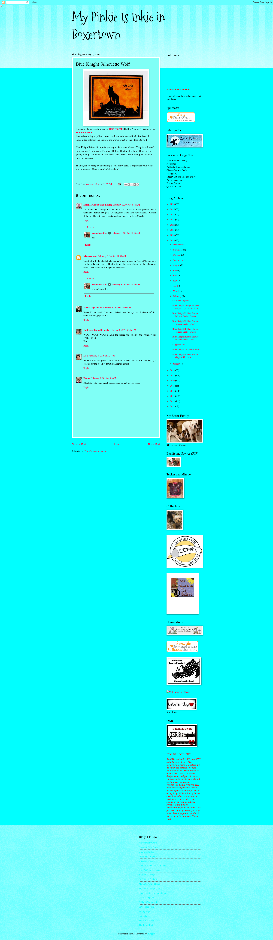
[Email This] (125, 184)
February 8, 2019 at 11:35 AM (126, 232)
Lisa (85, 355)
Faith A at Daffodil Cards (96, 330)
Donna (86, 378)
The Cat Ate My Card (149, 920)
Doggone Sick (178, 344)
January (177, 363)
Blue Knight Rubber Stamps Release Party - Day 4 (185, 315)
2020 (172, 235)
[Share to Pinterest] (137, 184)
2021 (172, 229)
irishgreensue (90, 256)
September (178, 260)
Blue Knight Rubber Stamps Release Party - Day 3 (185, 322)
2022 (172, 224)
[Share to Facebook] (134, 184)
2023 (172, 219)
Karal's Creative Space (150, 869)
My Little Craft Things (149, 883)
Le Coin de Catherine (149, 879)
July (175, 270)
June (175, 275)
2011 (172, 406)
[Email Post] (119, 184)
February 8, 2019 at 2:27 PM (102, 355)
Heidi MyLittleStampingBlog (97, 204)
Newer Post (79, 444)
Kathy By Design (147, 874)
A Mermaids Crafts (148, 842)
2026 (172, 204)
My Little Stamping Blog (150, 888)
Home (116, 444)
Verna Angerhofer (92, 307)
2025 (172, 209)
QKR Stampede (146, 897)
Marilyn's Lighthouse (182, 300)
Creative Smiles (146, 851)
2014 (172, 390)
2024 (172, 214)
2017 (172, 375)
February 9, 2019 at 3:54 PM (104, 378)
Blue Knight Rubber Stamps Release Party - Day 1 (185, 338)
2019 (172, 240)
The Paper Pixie (146, 925)
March (176, 290)
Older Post (153, 444)
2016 (172, 380)
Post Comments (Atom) (95, 451)
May (175, 280)
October (177, 254)
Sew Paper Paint (146, 906)
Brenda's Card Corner (149, 847)
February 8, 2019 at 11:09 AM (117, 307)
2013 (172, 395)
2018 (172, 370)
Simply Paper (145, 911)
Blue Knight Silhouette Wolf (185, 349)
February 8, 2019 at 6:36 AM (126, 204)
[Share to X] (131, 184)
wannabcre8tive (99, 233)
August (176, 265)
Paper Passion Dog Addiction (152, 892)
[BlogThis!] (128, 184)
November (178, 249)
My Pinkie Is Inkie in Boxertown (118, 25)
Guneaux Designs (147, 860)
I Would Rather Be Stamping (152, 865)
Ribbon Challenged (148, 902)
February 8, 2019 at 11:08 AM (112, 256)
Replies (90, 227)
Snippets (143, 915)
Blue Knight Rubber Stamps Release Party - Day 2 (185, 330)
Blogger (151, 933)
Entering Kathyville (148, 856)
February (177, 296)
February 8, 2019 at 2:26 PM (123, 329)
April (176, 285)
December (178, 244)
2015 (172, 385)
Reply (86, 220)
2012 (172, 401)
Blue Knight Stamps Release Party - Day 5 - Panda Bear (186, 307)
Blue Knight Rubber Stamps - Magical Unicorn (186, 356)
